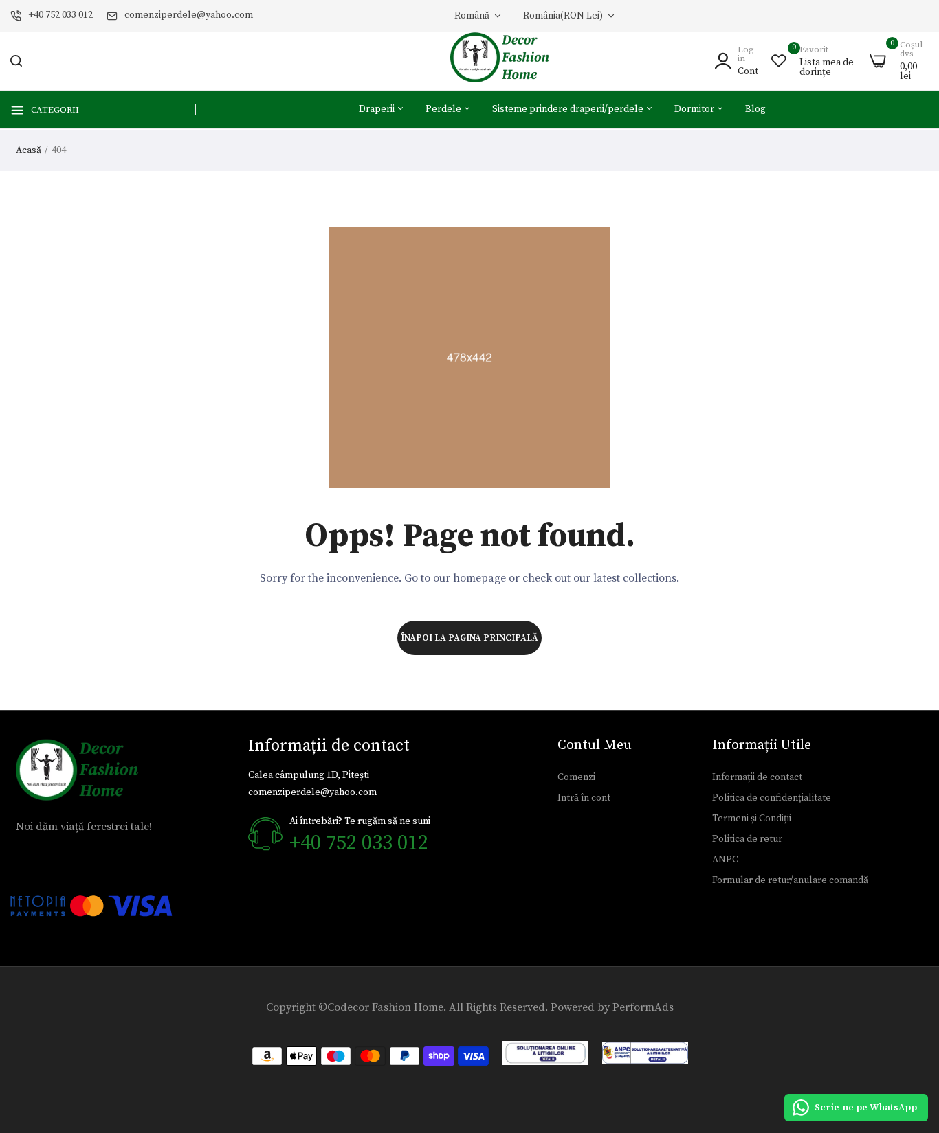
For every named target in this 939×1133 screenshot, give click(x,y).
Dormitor (695, 109)
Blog (755, 109)
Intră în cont (583, 798)
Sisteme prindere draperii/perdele (568, 109)
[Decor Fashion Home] (508, 61)
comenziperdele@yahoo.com (188, 15)
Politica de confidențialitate (771, 798)
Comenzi (576, 777)
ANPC (725, 860)
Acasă (28, 150)
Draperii (378, 109)
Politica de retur (747, 839)
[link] (911, 1033)
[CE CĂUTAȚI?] (16, 61)
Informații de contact (757, 777)
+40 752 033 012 (60, 15)
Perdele (444, 109)
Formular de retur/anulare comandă (790, 880)
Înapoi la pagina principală (469, 637)
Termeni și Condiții (751, 818)
